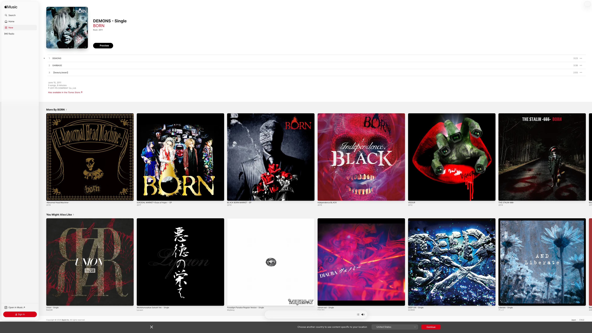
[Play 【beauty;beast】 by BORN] (49, 72)
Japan (573, 320)
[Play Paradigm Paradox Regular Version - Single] (231, 301)
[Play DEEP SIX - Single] (412, 301)
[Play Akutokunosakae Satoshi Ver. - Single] (140, 301)
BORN (99, 25)
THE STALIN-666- (506, 114)
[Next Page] (589, 157)
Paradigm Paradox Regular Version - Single (247, 219)
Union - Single (53, 219)
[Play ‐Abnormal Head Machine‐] (50, 197)
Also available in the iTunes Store (64, 92)
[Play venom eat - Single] (321, 301)
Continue (431, 327)
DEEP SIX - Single (416, 219)
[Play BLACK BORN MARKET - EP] (231, 197)
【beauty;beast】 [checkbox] (60, 72)
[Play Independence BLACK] (321, 197)
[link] (56, 109)
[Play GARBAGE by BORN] (49, 65)
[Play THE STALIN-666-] (502, 197)
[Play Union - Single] (50, 301)
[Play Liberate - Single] (502, 301)
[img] (10, 7)
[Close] (151, 327)
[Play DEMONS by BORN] (49, 58)
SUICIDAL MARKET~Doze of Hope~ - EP (156, 114)
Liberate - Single (506, 219)
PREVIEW (574, 58)
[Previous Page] (43, 157)
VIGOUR (412, 114)
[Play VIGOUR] (412, 197)
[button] (20, 15)
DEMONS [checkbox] (56, 58)
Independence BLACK (328, 114)
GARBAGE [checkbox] (57, 65)
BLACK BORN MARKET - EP (240, 114)
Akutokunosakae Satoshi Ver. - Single (155, 219)
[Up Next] (358, 314)
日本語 (581, 320)
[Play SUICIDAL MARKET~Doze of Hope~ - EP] (140, 197)
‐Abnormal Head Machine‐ (58, 114)
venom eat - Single (327, 219)
